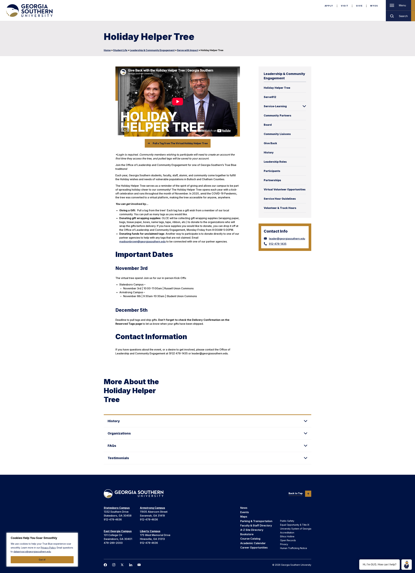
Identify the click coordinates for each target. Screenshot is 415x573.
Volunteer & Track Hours (280, 208)
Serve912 (270, 97)
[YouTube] (139, 565)
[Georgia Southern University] (29, 10)
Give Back (270, 143)
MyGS (374, 5)
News (243, 507)
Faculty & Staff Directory (256, 525)
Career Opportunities (254, 547)
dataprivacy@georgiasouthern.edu (32, 551)
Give (359, 5)
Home (107, 50)
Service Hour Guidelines (280, 198)
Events (244, 512)
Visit (344, 5)
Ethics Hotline (287, 536)
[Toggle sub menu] (304, 106)
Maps (243, 516)
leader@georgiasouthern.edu (287, 238)
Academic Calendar (253, 543)
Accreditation (287, 532)
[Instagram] (113, 564)
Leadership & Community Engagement (152, 50)
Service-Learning (275, 106)
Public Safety (287, 520)
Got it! (42, 559)
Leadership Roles (275, 161)
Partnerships (272, 180)
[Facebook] (105, 565)
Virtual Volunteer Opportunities (285, 189)
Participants (272, 171)
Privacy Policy (48, 547)
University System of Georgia (295, 528)
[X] (122, 564)
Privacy (284, 544)
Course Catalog (250, 538)
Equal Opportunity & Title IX (294, 524)
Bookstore (247, 534)
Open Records (288, 540)
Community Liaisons (277, 134)
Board (268, 124)
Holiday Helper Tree (277, 87)
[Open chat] (406, 564)
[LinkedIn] (130, 564)
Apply (329, 5)
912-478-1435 (277, 243)
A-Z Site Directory (251, 529)
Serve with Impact (187, 50)
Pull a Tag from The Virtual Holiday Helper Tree (180, 143)
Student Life (120, 50)
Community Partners (277, 115)
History (269, 152)
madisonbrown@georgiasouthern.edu (142, 241)
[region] (42, 550)
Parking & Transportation (256, 521)
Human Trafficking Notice (293, 548)
